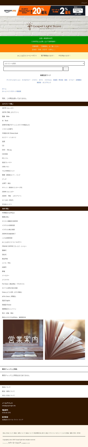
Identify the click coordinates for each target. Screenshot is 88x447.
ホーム (4, 89)
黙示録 (61, 80)
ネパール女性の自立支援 (9, 288)
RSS (74, 433)
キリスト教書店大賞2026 (10, 221)
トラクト (34, 80)
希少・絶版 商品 (7, 313)
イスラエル (48, 80)
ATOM (78, 433)
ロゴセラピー (26, 80)
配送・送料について (19, 433)
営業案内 (44, 46)
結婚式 (4, 267)
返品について (29, 433)
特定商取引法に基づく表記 (41, 433)
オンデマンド (47, 82)
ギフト (41, 80)
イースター (11, 91)
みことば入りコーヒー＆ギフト (12, 242)
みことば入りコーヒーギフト (27, 55)
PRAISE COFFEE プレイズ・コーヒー (14, 246)
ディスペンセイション (13, 80)
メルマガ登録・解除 (67, 433)
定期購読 (78, 80)
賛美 (65, 80)
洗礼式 (4, 254)
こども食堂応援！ (7, 238)
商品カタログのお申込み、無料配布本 (14, 317)
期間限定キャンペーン (9, 309)
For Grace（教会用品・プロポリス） (13, 284)
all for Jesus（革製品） (9, 296)
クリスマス (5, 280)
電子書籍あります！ (48, 55)
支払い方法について (8, 433)
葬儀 (3, 271)
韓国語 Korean (6, 305)
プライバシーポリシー (55, 433)
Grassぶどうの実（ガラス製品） (12, 292)
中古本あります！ (65, 55)
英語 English (6, 300)
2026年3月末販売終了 (9, 234)
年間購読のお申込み (8, 213)
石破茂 (55, 80)
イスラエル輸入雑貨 (8, 229)
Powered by (5, 443)
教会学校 (5, 259)
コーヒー (71, 80)
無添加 (39, 82)
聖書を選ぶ (5, 217)
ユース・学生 (6, 263)
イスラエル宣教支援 (8, 225)
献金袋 (19, 91)
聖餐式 (4, 250)
